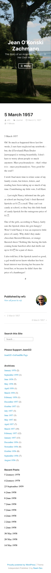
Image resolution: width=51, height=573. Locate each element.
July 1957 (8, 410)
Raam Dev (37, 568)
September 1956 (11, 455)
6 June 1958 (10, 492)
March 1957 (9, 428)
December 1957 (11, 401)
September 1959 (11, 374)
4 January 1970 (12, 480)
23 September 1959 (14, 486)
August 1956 (10, 460)
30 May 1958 (10, 533)
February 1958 (10, 397)
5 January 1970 (12, 474)
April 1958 (9, 388)
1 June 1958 (10, 527)
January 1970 (10, 370)
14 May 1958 (10, 545)
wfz (8, 120)
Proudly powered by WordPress (21, 565)
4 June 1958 (10, 515)
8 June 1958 (10, 498)
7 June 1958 (10, 504)
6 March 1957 (38, 320)
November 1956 (11, 446)
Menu (26, 66)
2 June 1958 (10, 521)
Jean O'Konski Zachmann (25, 45)
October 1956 (10, 451)
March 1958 (9, 392)
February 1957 (10, 433)
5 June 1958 (10, 510)
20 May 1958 (10, 539)
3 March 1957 (13, 316)
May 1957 (8, 419)
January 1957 (10, 437)
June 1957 (8, 415)
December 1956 (11, 442)
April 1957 (9, 424)
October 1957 (10, 406)
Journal (19, 120)
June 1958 (8, 379)
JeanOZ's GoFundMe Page (16, 355)
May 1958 (8, 383)
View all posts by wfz (13, 300)
